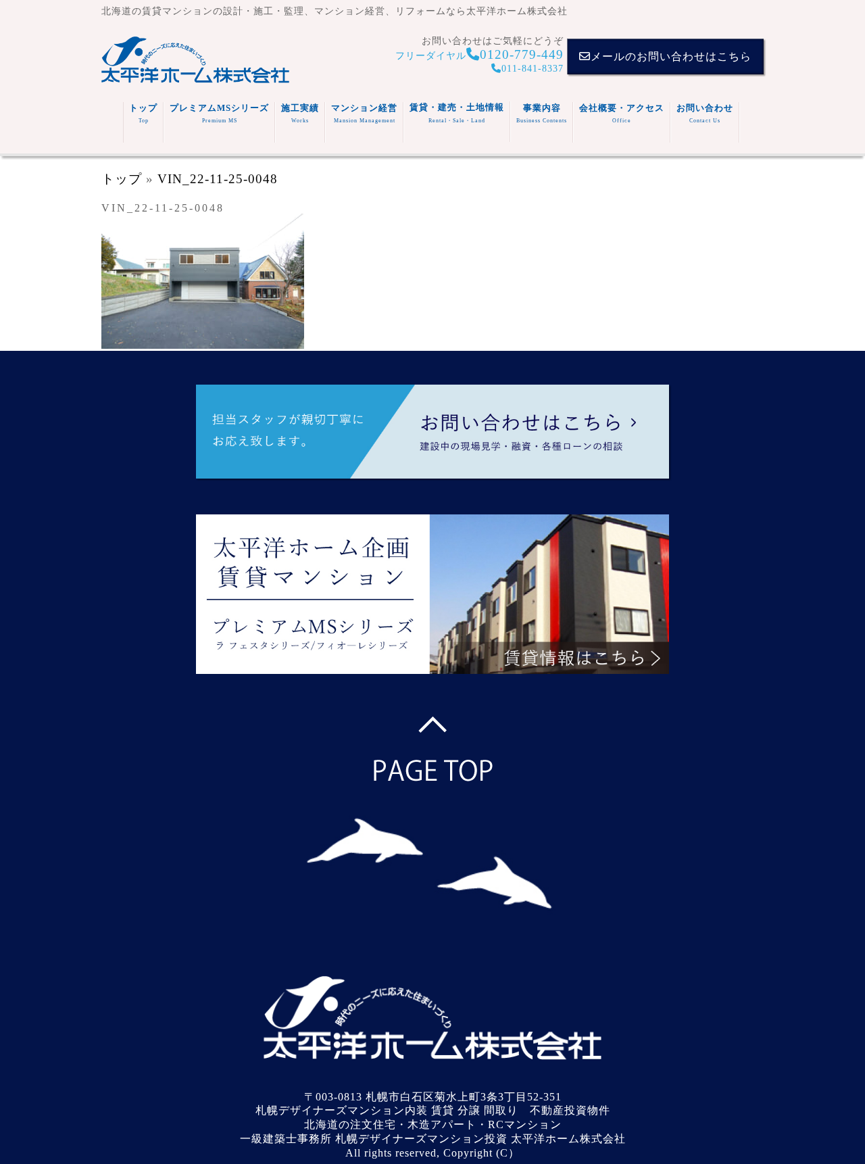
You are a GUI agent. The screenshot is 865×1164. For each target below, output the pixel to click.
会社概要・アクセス (621, 113)
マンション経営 (364, 113)
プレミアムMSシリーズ (219, 113)
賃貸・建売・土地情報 (457, 113)
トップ (143, 113)
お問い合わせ (704, 113)
